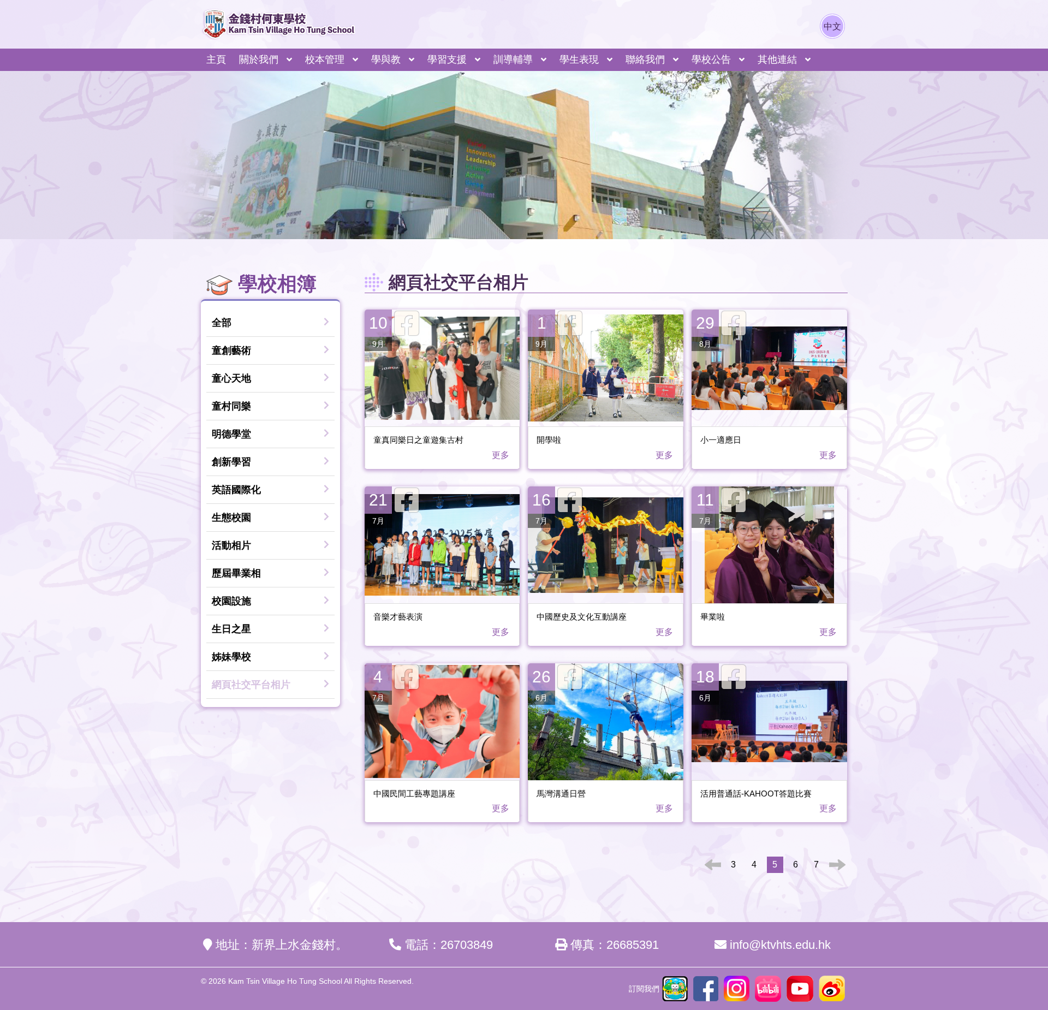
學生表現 (579, 59)
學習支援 (447, 59)
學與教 (386, 59)
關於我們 (258, 59)
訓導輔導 (513, 59)
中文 (832, 26)
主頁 (216, 59)
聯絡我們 (645, 59)
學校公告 (711, 59)
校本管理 (324, 59)
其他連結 (777, 59)
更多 (501, 455)
